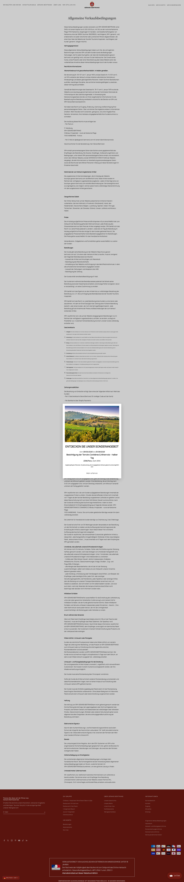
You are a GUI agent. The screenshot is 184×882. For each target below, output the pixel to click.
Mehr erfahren (92, 473)
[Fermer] (118, 407)
